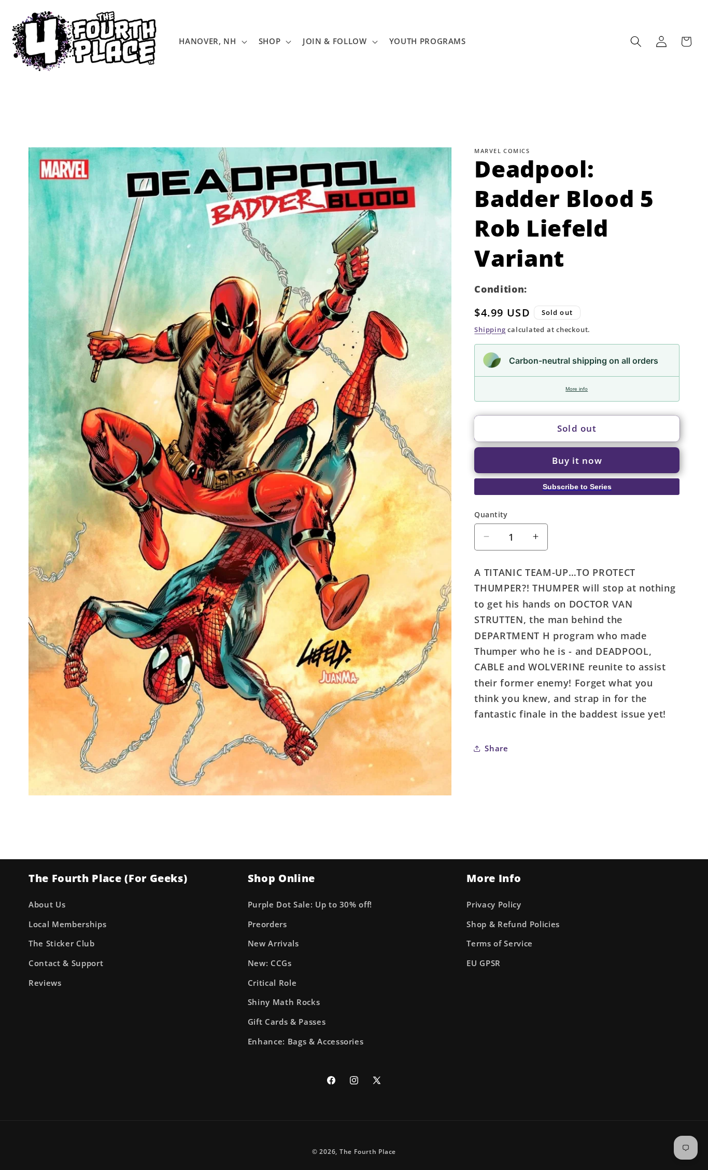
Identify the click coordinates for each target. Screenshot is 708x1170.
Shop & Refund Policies (513, 924)
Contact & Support (66, 963)
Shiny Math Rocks (284, 1002)
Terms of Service (499, 944)
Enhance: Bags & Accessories (306, 1041)
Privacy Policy (493, 904)
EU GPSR (483, 963)
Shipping (489, 329)
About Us (47, 904)
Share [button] (496, 748)
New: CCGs (270, 963)
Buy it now (577, 460)
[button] (211, 41)
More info (576, 388)
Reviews (45, 983)
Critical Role (272, 983)
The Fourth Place (367, 1151)
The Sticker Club (62, 944)
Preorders (267, 924)
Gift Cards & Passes (287, 1021)
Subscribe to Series (577, 487)
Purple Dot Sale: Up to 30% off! (310, 904)
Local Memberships (67, 924)
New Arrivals (273, 944)
